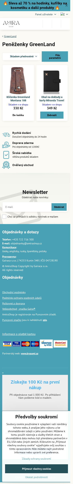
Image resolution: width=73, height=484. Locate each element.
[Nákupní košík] (56, 24)
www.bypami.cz (29, 353)
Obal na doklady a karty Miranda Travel (51, 99)
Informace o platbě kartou (19, 334)
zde (45, 320)
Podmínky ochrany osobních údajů (22, 298)
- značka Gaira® (26, 309)
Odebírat (59, 207)
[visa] (7, 345)
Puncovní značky (11, 320)
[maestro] (35, 345)
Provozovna (9, 256)
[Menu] (65, 24)
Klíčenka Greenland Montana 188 (18, 99)
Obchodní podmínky (14, 292)
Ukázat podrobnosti (36, 477)
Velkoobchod (9, 309)
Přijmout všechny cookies (36, 468)
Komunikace (9, 247)
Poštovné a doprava (13, 303)
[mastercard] (25, 345)
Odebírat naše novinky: (35, 197)
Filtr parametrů (55, 57)
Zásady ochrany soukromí (36, 458)
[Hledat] (47, 24)
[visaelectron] (16, 345)
